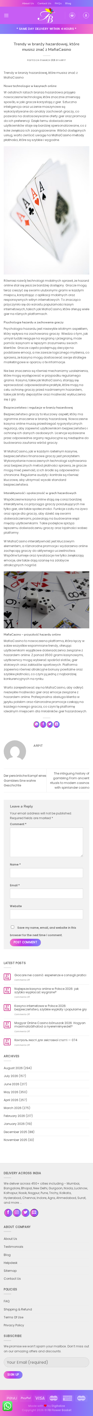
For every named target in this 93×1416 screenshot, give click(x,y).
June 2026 (11, 1084)
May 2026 (11, 1092)
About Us (28, 3)
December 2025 (15, 1132)
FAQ (6, 1301)
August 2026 (13, 1068)
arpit (62, 60)
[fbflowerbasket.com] (46, 15)
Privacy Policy (14, 1325)
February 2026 (14, 1116)
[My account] (86, 15)
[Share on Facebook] (43, 724)
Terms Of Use (13, 1317)
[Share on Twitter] (50, 724)
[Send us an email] (34, 1213)
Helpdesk (10, 1263)
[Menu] (6, 15)
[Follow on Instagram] (17, 1213)
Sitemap (10, 1271)
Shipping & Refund (18, 1309)
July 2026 (11, 1076)
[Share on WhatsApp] (36, 724)
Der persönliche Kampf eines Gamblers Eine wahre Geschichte (25, 780)
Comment (18, 824)
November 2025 (15, 1140)
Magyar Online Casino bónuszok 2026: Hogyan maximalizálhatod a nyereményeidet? (50, 1024)
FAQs (58, 3)
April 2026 (11, 1100)
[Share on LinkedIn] (57, 724)
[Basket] (72, 15)
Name (15, 864)
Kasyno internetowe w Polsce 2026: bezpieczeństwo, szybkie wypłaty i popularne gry (50, 1007)
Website (16, 906)
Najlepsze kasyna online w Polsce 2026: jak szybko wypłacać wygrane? (46, 990)
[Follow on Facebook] (8, 1213)
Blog (68, 3)
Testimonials (13, 1247)
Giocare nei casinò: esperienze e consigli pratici (50, 975)
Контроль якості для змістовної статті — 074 (45, 1040)
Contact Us (44, 3)
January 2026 (14, 1124)
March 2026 (13, 1108)
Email (15, 885)
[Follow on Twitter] (26, 1213)
